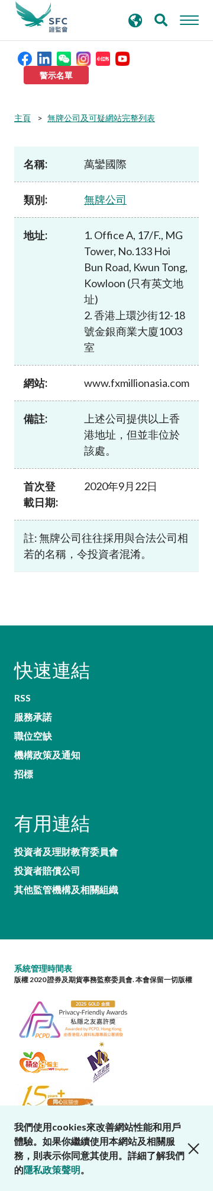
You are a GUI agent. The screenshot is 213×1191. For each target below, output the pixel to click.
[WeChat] (64, 57)
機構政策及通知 (47, 755)
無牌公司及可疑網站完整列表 (101, 118)
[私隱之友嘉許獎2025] (79, 1017)
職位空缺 (33, 736)
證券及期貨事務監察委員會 (41, 17)
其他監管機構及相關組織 (66, 889)
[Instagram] (83, 57)
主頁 (22, 118)
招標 (23, 774)
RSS (22, 698)
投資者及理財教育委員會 (66, 851)
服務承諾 (33, 717)
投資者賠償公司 (47, 870)
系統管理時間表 (43, 968)
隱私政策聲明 (52, 1169)
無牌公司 (105, 199)
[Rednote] (103, 57)
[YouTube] (122, 57)
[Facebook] (25, 57)
